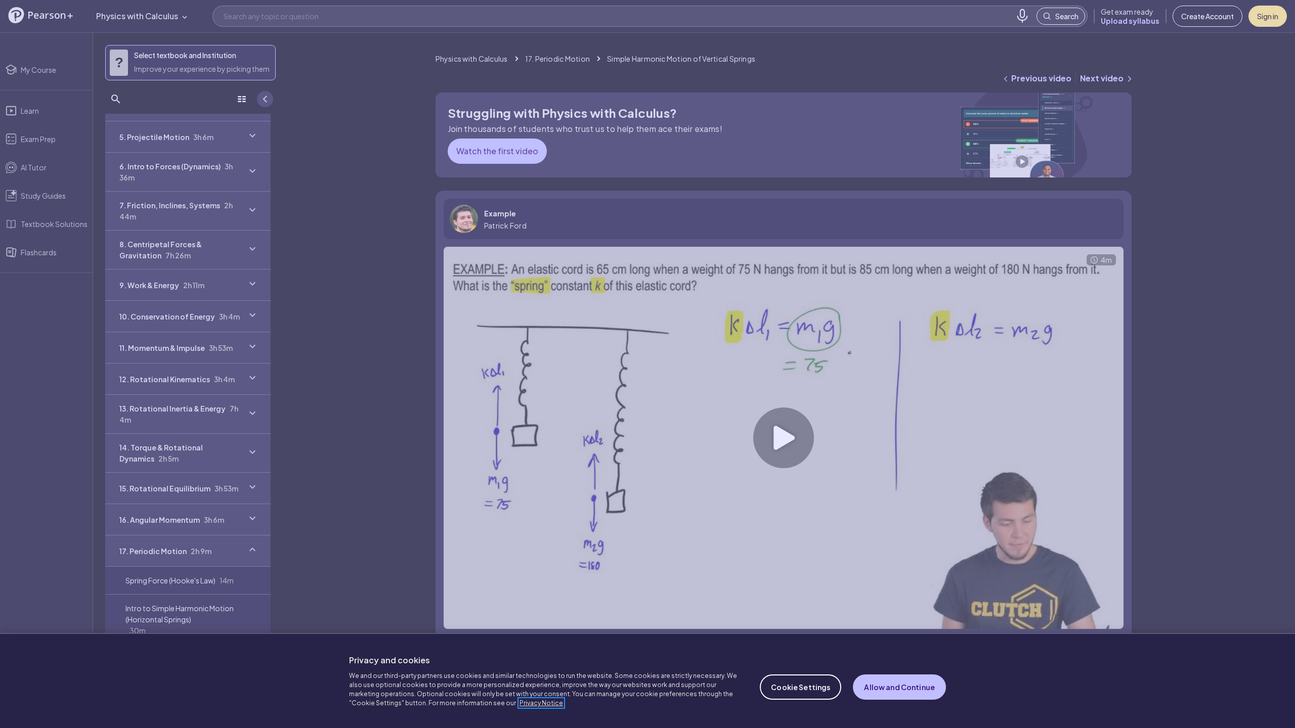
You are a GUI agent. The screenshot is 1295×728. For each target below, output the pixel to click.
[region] (647, 680)
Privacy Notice (541, 703)
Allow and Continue (899, 687)
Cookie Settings (800, 687)
